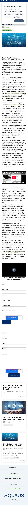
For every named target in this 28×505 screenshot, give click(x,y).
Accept (18, 20)
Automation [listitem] (6, 457)
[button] (26, 3)
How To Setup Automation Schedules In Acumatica (12, 445)
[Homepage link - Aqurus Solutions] (14, 497)
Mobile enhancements (16, 93)
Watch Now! (13, 473)
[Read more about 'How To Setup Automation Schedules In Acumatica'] (14, 437)
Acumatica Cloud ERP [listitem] (8, 425)
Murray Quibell (7, 27)
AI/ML (8, 96)
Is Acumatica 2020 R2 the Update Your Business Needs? (12, 387)
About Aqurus (13, 467)
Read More (22, 396)
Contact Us (13, 484)
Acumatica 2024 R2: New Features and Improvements (13, 418)
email (13, 251)
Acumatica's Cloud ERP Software (13, 253)
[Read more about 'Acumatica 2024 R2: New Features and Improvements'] (14, 407)
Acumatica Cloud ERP (7, 30)
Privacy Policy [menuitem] (14, 499)
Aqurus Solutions (9, 391)
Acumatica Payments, (7, 119)
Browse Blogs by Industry (13, 478)
